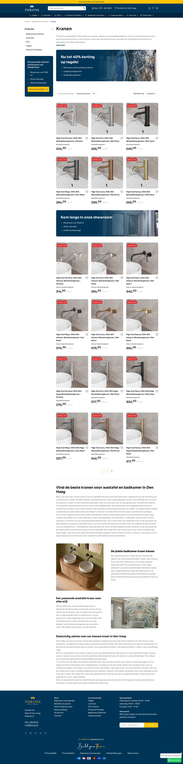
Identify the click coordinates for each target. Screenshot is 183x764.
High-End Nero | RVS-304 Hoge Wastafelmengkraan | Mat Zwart (140, 392)
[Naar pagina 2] (112, 471)
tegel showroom (63, 536)
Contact (57, 716)
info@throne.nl (31, 725)
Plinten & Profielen (74, 15)
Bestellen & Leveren (62, 704)
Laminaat (46, 15)
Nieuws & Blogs (60, 710)
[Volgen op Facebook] (26, 733)
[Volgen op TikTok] (36, 733)
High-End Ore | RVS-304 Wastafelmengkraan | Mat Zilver (105, 139)
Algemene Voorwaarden (64, 701)
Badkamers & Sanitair (96, 15)
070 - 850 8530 (105, 8)
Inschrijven (151, 725)
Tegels (34, 15)
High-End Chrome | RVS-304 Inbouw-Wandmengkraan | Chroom (69, 281)
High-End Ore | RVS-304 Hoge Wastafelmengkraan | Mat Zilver (105, 392)
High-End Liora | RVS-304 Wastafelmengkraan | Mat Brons (105, 193)
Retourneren (133, 753)
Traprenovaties (116, 15)
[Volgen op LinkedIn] (41, 733)
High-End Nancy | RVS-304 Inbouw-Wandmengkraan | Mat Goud (140, 337)
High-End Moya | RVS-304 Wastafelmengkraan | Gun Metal (70, 193)
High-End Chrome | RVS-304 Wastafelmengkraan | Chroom (69, 139)
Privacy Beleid (68, 753)
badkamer (63, 500)
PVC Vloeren (93, 707)
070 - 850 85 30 (31, 722)
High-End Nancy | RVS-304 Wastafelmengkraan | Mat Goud (140, 193)
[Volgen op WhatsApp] (46, 733)
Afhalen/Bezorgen (114, 753)
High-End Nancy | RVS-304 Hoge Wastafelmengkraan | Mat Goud (140, 451)
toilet (72, 500)
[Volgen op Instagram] (31, 733)
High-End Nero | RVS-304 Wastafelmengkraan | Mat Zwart (140, 139)
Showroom (147, 15)
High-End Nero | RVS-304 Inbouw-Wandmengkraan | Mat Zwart (140, 281)
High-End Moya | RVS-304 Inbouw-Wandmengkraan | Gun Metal (70, 337)
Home (27, 22)
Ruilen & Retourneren (63, 707)
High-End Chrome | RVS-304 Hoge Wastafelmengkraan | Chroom (69, 394)
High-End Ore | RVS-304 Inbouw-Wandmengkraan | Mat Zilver (105, 281)
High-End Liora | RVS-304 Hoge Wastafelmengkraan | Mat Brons (105, 449)
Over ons (132, 15)
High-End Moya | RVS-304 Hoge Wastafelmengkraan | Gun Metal (70, 449)
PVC (58, 15)
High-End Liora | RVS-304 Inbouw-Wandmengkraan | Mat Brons (105, 337)
